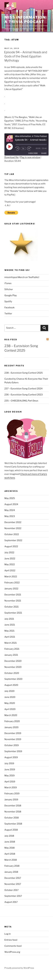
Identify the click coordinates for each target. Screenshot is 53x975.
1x (23, 148)
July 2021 (9, 619)
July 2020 (9, 691)
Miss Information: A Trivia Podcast (25, 19)
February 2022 (12, 582)
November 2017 (12, 884)
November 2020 (12, 667)
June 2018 (9, 841)
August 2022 (11, 546)
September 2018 (13, 823)
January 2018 (11, 872)
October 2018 (11, 817)
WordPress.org (12, 952)
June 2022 (9, 558)
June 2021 (9, 624)
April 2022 (9, 570)
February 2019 (11, 793)
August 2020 (11, 685)
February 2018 (11, 866)
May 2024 (9, 510)
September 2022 (13, 540)
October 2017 (11, 890)
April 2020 (9, 709)
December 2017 (12, 878)
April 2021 (9, 637)
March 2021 (10, 643)
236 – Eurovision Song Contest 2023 (23, 394)
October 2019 (11, 745)
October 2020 (11, 673)
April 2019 (9, 781)
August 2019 (11, 757)
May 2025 (9, 498)
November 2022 (12, 528)
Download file (11, 157)
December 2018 (12, 805)
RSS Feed (10, 339)
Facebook (9, 307)
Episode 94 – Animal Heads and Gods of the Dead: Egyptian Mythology (25, 56)
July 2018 (9, 836)
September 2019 (13, 751)
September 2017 (13, 896)
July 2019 (9, 763)
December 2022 (12, 522)
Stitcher (8, 289)
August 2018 (11, 829)
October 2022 (11, 534)
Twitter (8, 313)
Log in (7, 934)
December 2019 (12, 733)
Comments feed (12, 946)
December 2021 (12, 594)
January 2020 (11, 727)
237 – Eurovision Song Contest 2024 (23, 388)
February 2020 (12, 721)
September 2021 (13, 612)
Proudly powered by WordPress (19, 968)
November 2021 (12, 600)
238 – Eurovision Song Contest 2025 (23, 372)
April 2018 (9, 853)
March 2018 (10, 860)
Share (44, 153)
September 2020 (13, 679)
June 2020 (9, 697)
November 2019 (12, 739)
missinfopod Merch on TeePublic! (21, 277)
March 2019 (10, 787)
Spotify (8, 301)
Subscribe (33, 153)
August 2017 (11, 902)
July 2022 (9, 552)
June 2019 (9, 769)
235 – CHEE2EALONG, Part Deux (21, 400)
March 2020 (10, 715)
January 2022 (11, 588)
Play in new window (30, 157)
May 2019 (9, 775)
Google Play (10, 295)
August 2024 (11, 504)
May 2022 (9, 564)
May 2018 (9, 847)
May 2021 (9, 630)
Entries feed (10, 940)
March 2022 (10, 576)
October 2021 (11, 606)
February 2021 (11, 649)
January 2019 (11, 799)
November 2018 (12, 811)
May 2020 (9, 703)
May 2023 (9, 516)
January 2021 (11, 655)
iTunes (7, 283)
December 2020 (12, 661)
